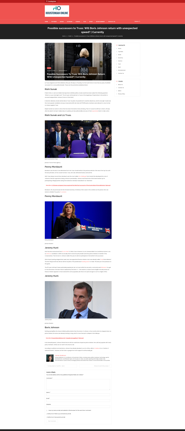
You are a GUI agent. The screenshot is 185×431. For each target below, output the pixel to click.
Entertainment (100, 21)
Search (137, 21)
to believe (96, 348)
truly (102, 259)
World (62, 21)
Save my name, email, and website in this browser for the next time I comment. (70, 410)
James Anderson (63, 70)
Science (78, 21)
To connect (63, 192)
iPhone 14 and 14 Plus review (101, 366)
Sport (91, 21)
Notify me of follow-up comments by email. (59, 413)
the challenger (82, 176)
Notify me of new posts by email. (56, 417)
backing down (85, 261)
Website (48, 404)
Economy (69, 21)
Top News (54, 21)
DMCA (119, 91)
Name (48, 392)
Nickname (103, 267)
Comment (49, 378)
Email (48, 398)
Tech (84, 21)
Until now (48, 253)
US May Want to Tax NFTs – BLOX (56, 366)
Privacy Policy (121, 94)
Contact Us (111, 21)
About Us (120, 84)
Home (46, 21)
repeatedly (95, 111)
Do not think (65, 251)
